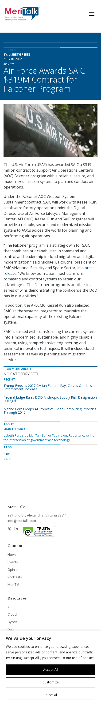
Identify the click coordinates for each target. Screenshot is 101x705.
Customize (51, 682)
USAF (7, 458)
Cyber (12, 622)
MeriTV (13, 585)
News (12, 555)
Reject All (50, 695)
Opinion (13, 570)
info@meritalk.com (22, 521)
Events (13, 562)
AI (9, 607)
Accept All (50, 669)
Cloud (12, 614)
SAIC (7, 454)
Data (11, 629)
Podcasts (15, 577)
